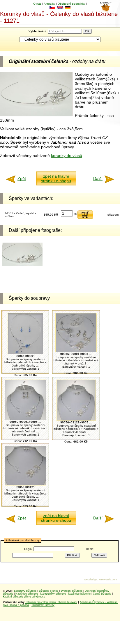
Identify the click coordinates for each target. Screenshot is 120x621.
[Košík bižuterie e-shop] (105, 10)
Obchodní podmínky (71, 3)
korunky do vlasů (66, 155)
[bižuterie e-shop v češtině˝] (52, 7)
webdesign (90, 579)
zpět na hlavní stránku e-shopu (56, 178)
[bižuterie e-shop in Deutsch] (67, 7)
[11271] (22, 264)
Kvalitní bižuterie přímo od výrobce (24, 596)
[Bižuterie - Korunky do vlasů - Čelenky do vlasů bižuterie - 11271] (36, 115)
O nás (37, 3)
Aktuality (49, 3)
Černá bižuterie (102, 593)
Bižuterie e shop (48, 590)
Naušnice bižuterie (26, 593)
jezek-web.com (108, 579)
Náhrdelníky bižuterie (53, 593)
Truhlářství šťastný (42, 605)
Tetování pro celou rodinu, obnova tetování (51, 602)
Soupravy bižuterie (25, 590)
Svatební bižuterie (71, 590)
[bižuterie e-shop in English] (60, 7)
